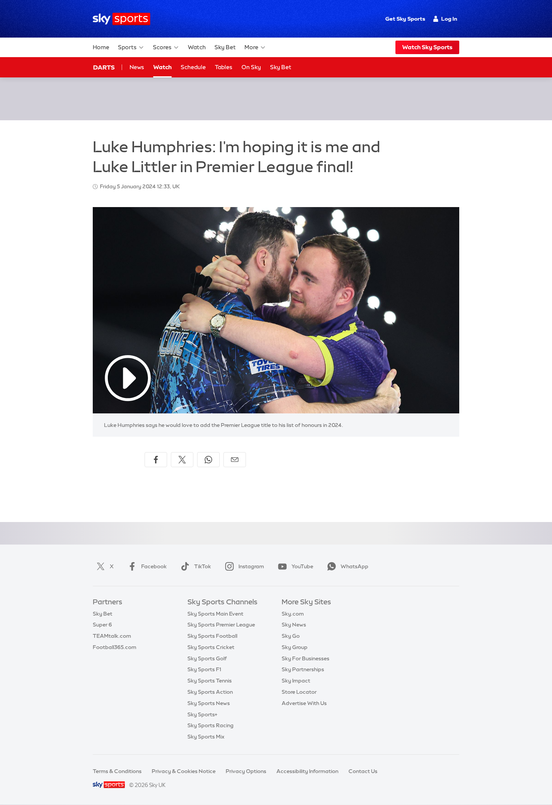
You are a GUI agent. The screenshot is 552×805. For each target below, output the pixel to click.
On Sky (251, 67)
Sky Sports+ (202, 714)
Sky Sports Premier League (221, 624)
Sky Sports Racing (210, 725)
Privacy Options (246, 771)
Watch (197, 47)
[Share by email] (234, 459)
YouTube (302, 566)
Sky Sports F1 (204, 669)
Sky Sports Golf (207, 658)
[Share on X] (182, 459)
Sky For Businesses (305, 658)
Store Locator (299, 692)
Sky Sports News (208, 703)
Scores (162, 47)
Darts (104, 67)
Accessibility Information (307, 771)
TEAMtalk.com (112, 636)
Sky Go (291, 636)
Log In (449, 18)
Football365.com (114, 647)
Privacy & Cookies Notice (184, 771)
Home (101, 47)
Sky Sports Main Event (215, 613)
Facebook (154, 566)
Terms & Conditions (117, 771)
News (137, 67)
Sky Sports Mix (206, 736)
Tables (223, 67)
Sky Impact (296, 680)
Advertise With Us (304, 703)
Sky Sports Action (210, 692)
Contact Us (362, 771)
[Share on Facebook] (156, 459)
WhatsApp (354, 566)
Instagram (251, 566)
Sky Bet (225, 47)
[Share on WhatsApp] (208, 459)
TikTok (202, 566)
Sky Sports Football (212, 636)
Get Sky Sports (405, 18)
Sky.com (293, 613)
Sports (127, 47)
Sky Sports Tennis (209, 680)
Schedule (193, 67)
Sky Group (295, 647)
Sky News (294, 624)
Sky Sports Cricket (210, 647)
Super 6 (102, 624)
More (251, 47)
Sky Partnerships (303, 669)
